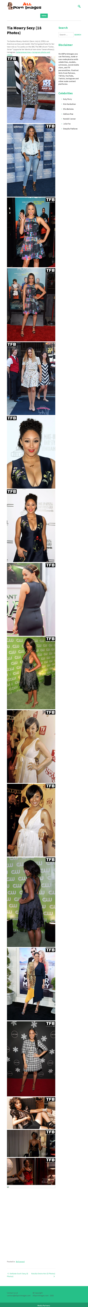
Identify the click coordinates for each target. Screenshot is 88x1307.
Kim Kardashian (69, 104)
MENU (44, 16)
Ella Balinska (68, 109)
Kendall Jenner (69, 119)
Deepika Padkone (70, 129)
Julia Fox (67, 124)
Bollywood (20, 1261)
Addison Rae (68, 114)
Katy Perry (67, 99)
